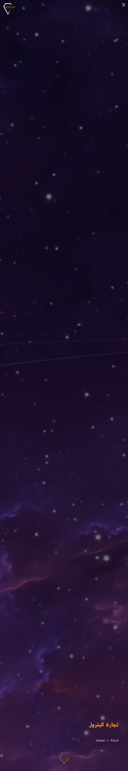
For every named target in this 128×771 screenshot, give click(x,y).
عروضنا (100, 740)
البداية (114, 740)
